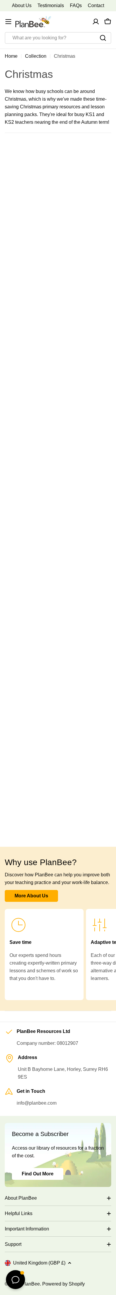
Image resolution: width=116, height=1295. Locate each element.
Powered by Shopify (63, 1283)
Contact (96, 5)
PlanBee (30, 1283)
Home (11, 56)
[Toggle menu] (8, 21)
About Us (22, 5)
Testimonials (50, 5)
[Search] (102, 37)
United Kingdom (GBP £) (39, 1262)
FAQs (76, 5)
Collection (35, 56)
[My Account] (95, 21)
